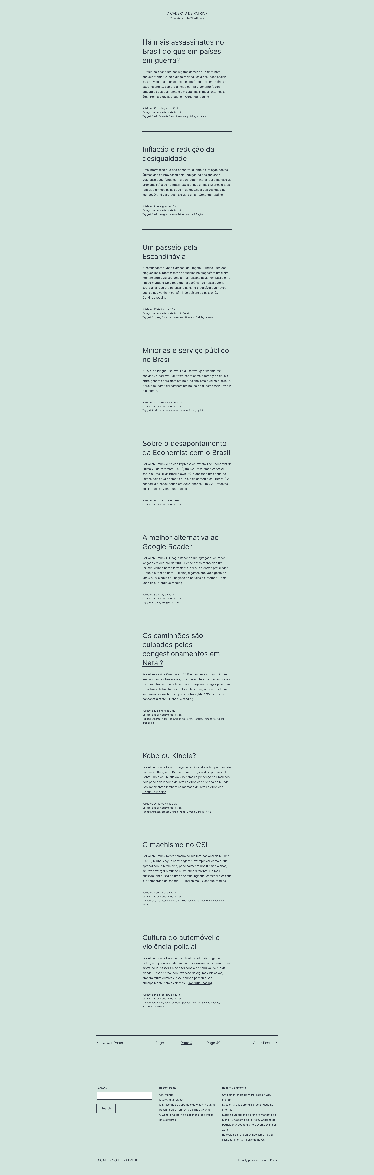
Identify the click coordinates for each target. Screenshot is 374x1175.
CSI (153, 900)
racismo (183, 410)
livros (208, 811)
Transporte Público (214, 718)
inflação (198, 214)
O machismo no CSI (175, 844)
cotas (162, 410)
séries (145, 904)
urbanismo (148, 722)
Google (166, 602)
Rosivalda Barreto (233, 1134)
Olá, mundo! (166, 1094)
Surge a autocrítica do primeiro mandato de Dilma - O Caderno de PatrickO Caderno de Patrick (249, 1119)
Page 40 (213, 1043)
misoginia (218, 900)
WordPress (270, 1160)
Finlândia (166, 317)
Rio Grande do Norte (180, 718)
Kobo (182, 811)
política (191, 116)
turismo (209, 317)
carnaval (169, 1002)
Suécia (199, 317)
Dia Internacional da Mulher (172, 900)
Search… (102, 1087)
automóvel (157, 1002)
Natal (165, 718)
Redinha (196, 1002)
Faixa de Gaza (167, 116)
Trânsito (197, 718)
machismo (206, 900)
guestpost (178, 317)
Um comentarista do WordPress (241, 1094)
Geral (186, 313)
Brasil (154, 116)
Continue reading (197, 96)
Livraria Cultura (195, 811)
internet (175, 602)
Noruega (190, 317)
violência (201, 116)
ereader (166, 811)
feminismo (172, 410)
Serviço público (197, 410)
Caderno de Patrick (171, 112)
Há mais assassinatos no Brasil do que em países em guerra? (183, 51)
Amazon (156, 811)
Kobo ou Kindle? (169, 755)
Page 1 (161, 1043)
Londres (155, 718)
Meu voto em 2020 (171, 1099)
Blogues (155, 317)
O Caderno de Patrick (187, 13)
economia (187, 214)
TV (151, 904)
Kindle (175, 811)
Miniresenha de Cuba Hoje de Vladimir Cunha (187, 1104)
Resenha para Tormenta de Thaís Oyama (184, 1109)
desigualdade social (170, 214)
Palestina (181, 116)
